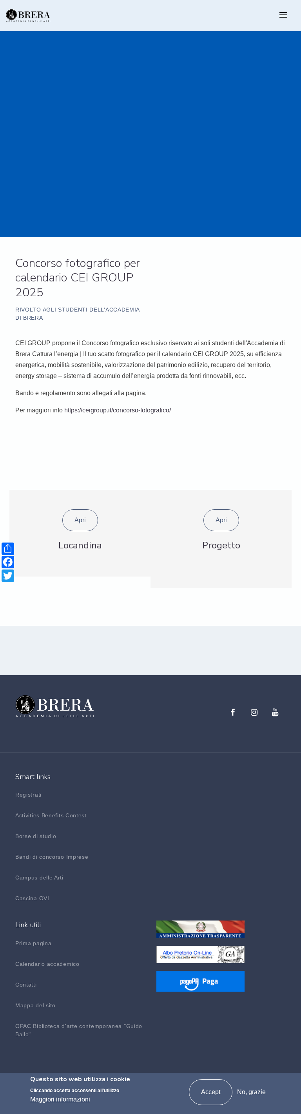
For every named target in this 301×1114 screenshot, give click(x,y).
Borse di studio (35, 836)
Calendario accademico (47, 964)
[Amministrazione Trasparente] (200, 929)
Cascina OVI (32, 898)
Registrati (28, 795)
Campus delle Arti (39, 877)
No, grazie (251, 1092)
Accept (210, 1092)
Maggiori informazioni (60, 1099)
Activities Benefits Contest (51, 815)
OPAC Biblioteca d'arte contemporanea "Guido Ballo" (78, 1030)
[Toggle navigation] (283, 15)
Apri (80, 520)
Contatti (26, 984)
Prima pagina (33, 943)
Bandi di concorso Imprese (52, 857)
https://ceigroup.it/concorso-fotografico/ (117, 410)
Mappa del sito (35, 1005)
